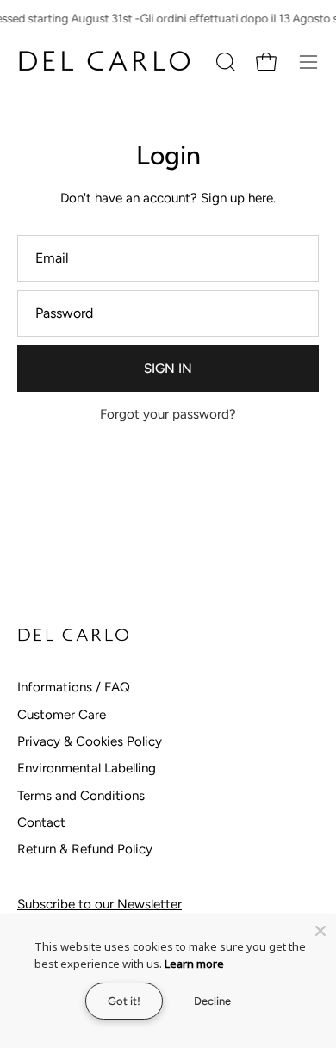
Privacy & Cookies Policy (89, 741)
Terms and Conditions (81, 795)
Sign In (168, 368)
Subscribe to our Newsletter (99, 904)
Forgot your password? (168, 414)
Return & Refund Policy (84, 849)
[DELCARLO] (103, 61)
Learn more (194, 963)
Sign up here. (238, 198)
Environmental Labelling (86, 768)
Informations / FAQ (73, 687)
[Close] (320, 930)
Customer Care (61, 714)
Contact (41, 822)
